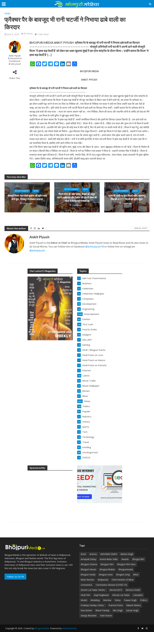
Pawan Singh (130, 600)
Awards (125, 559)
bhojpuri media (88, 574)
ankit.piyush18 (15, 58)
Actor (83, 554)
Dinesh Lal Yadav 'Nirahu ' (93, 589)
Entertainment (22, 191)
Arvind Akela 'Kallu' (109, 559)
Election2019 (116, 589)
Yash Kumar (106, 615)
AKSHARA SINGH (108, 554)
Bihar (135, 574)
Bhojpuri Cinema (89, 564)
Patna (117, 600)
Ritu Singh (118, 610)
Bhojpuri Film (107, 564)
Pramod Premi (116, 605)
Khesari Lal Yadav (120, 595)
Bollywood (103, 579)
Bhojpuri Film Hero (126, 564)
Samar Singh (132, 610)
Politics (143, 600)
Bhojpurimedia (126, 569)
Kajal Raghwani (101, 595)
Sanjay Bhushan (88, 615)
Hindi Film (85, 595)
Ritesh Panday (102, 610)
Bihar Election (87, 579)
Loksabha (138, 595)
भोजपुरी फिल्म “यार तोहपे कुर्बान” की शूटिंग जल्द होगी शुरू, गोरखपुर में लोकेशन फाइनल (27, 197)
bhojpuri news (106, 574)
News (8, 13)
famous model (133, 589)
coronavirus (86, 584)
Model (84, 600)
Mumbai (107, 600)
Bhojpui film (138, 559)
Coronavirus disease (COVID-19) (111, 584)
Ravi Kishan (86, 610)
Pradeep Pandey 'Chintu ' (93, 605)
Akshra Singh (127, 554)
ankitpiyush (15, 61)
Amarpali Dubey (88, 559)
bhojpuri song (123, 574)
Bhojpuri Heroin (88, 569)
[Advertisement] (50, 492)
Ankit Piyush (15, 55)
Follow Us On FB (15, 576)
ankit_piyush (16, 64)
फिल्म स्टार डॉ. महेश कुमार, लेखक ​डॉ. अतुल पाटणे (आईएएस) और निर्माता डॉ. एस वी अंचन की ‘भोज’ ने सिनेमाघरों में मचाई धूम (77, 197)
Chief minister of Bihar (123, 579)
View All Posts (140, 228)
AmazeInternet (69, 628)
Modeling (95, 600)
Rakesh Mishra (133, 605)
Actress (93, 554)
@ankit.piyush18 (94, 246)
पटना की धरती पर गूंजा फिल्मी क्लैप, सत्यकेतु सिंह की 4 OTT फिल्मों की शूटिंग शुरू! (126, 197)
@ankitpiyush (37, 250)
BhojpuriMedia (42, 628)
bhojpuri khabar (107, 569)
